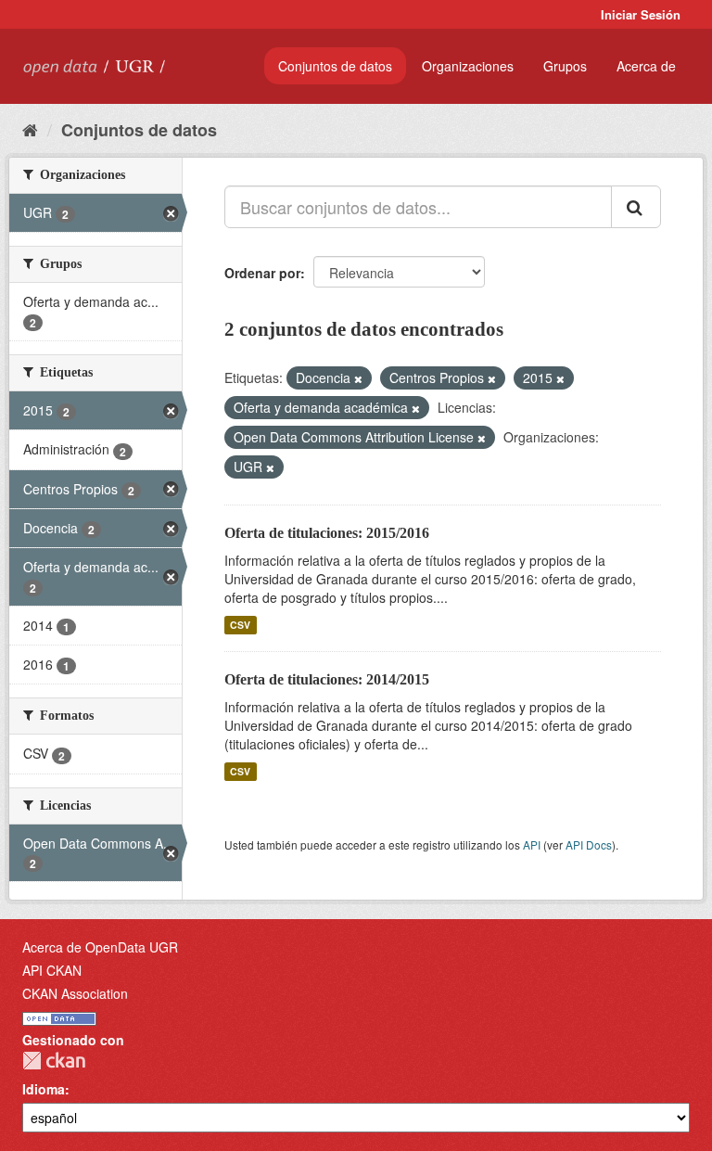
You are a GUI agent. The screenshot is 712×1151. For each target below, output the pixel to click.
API (531, 844)
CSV (240, 625)
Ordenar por (262, 272)
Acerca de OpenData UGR (100, 947)
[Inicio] (30, 129)
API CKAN (52, 970)
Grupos (565, 66)
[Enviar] (636, 206)
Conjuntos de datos (335, 66)
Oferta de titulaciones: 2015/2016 (326, 533)
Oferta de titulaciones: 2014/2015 (326, 679)
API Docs (589, 844)
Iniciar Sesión (640, 14)
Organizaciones (468, 66)
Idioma (43, 1089)
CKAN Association (75, 993)
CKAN (53, 1060)
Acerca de (646, 66)
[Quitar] (358, 378)
